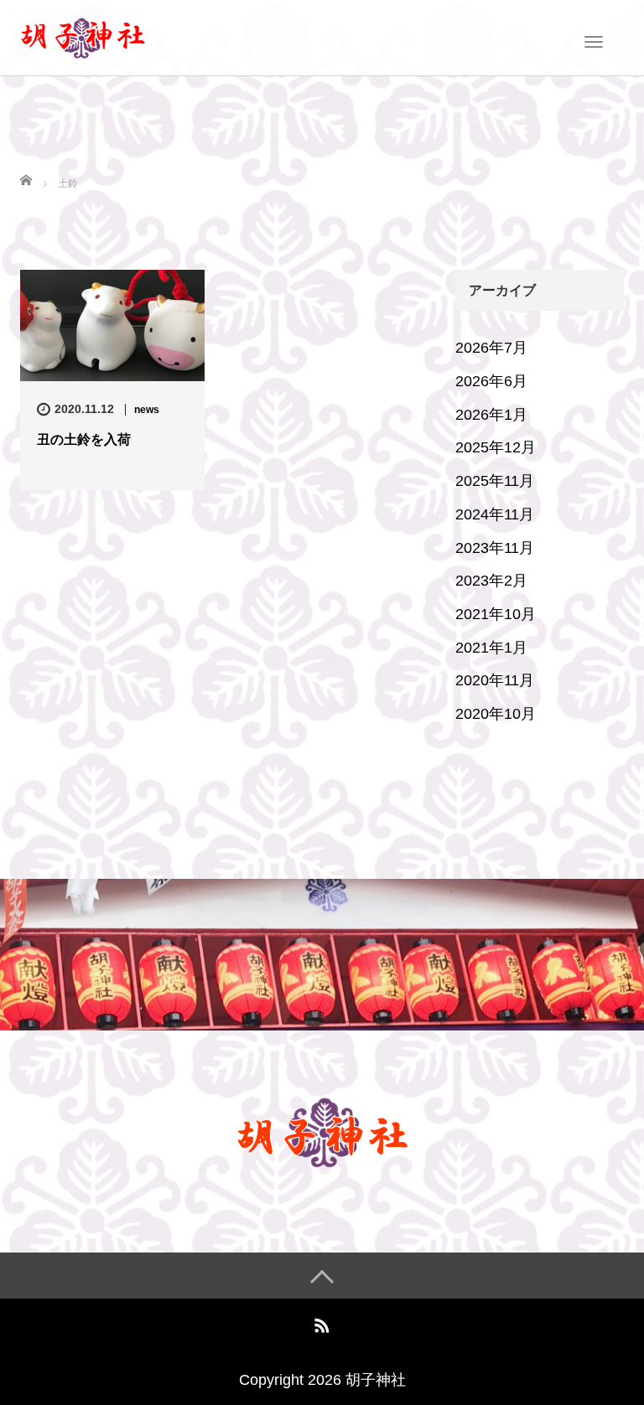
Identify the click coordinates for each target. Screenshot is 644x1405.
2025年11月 (494, 481)
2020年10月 (495, 713)
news (146, 410)
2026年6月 (491, 381)
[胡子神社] (83, 36)
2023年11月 (494, 548)
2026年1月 (491, 414)
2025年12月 (495, 447)
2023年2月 (491, 580)
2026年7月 (491, 347)
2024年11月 (494, 514)
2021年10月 (495, 614)
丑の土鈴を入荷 (84, 439)
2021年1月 (491, 647)
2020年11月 (494, 680)
